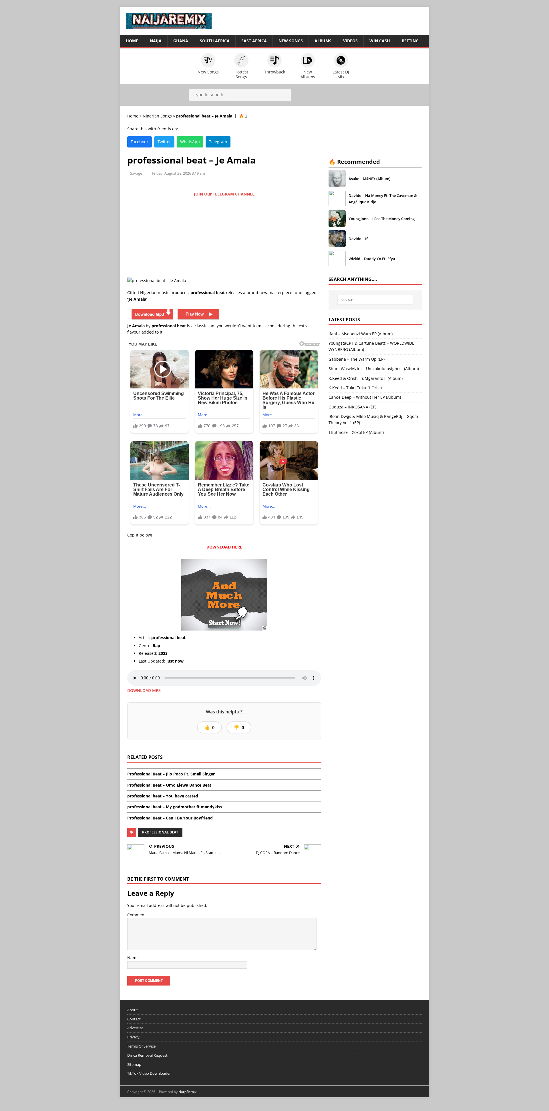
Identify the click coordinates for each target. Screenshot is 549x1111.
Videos (350, 40)
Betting (410, 40)
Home (132, 40)
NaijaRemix (187, 1091)
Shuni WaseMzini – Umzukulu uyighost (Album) (374, 368)
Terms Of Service (141, 1046)
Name (133, 957)
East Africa (254, 40)
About (132, 1009)
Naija (156, 40)
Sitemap (134, 1064)
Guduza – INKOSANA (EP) (352, 407)
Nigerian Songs (157, 116)
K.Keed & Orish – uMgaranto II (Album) (366, 378)
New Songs (291, 40)
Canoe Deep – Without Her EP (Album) (365, 397)
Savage (136, 173)
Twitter (164, 141)
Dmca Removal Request (147, 1055)
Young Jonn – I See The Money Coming (382, 218)
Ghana (180, 40)
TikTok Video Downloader (149, 1073)
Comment (136, 914)
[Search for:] (375, 300)
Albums (323, 40)
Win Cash (379, 40)
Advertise (135, 1027)
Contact (134, 1019)
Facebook (139, 141)
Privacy (133, 1037)
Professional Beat (160, 832)
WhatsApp (190, 141)
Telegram (218, 141)
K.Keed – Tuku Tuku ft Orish (355, 387)
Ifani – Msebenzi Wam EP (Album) (361, 333)
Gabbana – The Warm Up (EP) (357, 359)
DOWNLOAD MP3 (144, 690)
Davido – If (358, 238)
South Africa (215, 40)
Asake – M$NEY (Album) (369, 178)
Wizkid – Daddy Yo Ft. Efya (372, 258)
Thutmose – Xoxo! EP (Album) (356, 432)
